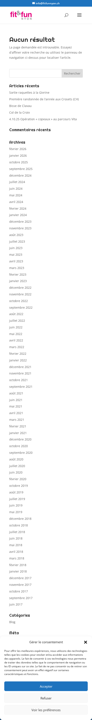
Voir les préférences (46, 710)
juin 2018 (15, 538)
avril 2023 (16, 261)
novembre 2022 (20, 294)
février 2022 (17, 354)
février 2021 (17, 426)
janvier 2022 (18, 360)
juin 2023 (15, 248)
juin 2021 (15, 400)
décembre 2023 (20, 221)
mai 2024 (15, 195)
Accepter (46, 686)
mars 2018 (16, 558)
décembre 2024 (20, 175)
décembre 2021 (20, 367)
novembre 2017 (20, 585)
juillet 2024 (17, 182)
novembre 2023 (20, 228)
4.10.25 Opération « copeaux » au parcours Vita (43, 119)
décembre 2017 (20, 578)
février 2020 (17, 479)
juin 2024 (15, 188)
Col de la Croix (19, 112)
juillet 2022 (17, 321)
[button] (85, 642)
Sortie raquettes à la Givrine (29, 92)
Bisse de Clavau (20, 106)
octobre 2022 (18, 301)
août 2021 (16, 393)
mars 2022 (16, 347)
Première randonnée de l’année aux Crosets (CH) (44, 99)
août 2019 (16, 492)
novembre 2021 (20, 373)
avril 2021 (16, 413)
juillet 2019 (17, 499)
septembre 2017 (21, 598)
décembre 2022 (20, 288)
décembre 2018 (20, 519)
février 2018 (17, 565)
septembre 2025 (21, 169)
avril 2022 (16, 340)
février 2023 (17, 274)
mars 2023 (16, 268)
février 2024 (17, 208)
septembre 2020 (21, 453)
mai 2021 (15, 406)
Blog (12, 622)
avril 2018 (16, 552)
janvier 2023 (18, 281)
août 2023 (16, 235)
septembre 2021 (21, 387)
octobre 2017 (18, 591)
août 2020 (16, 459)
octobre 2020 (18, 446)
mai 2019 (15, 512)
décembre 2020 (20, 439)
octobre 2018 (18, 525)
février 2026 (17, 149)
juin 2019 (15, 505)
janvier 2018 (18, 571)
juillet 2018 (17, 532)
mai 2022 (15, 334)
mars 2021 (16, 420)
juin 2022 (15, 327)
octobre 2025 (18, 162)
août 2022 (16, 314)
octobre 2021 (18, 380)
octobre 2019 (18, 486)
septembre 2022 (21, 307)
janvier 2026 (18, 155)
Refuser (46, 698)
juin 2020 (15, 472)
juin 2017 (15, 604)
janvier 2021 (18, 433)
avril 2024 (16, 202)
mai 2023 (15, 255)
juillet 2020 (17, 466)
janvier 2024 (18, 215)
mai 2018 (15, 545)
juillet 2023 (17, 241)
